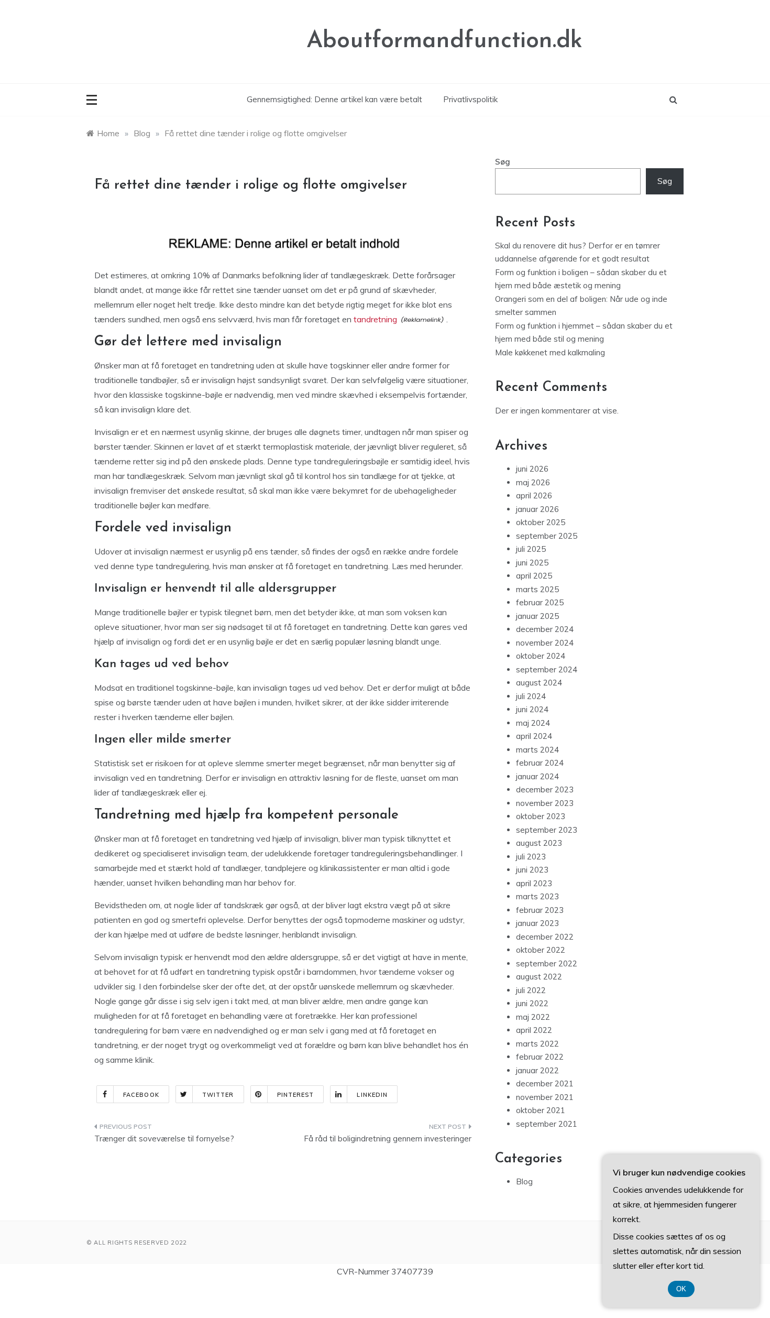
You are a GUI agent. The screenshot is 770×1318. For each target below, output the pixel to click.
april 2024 (534, 736)
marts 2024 (537, 750)
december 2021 (545, 1083)
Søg (502, 162)
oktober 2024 (540, 656)
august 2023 (539, 843)
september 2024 (546, 669)
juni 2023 (532, 870)
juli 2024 (531, 696)
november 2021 (545, 1097)
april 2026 (534, 495)
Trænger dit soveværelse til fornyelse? (164, 1138)
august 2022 (539, 977)
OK (681, 1289)
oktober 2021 (540, 1110)
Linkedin (372, 1094)
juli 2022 (531, 990)
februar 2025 (540, 602)
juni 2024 (532, 709)
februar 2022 (540, 1057)
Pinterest (295, 1094)
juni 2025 (532, 563)
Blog (524, 1181)
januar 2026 (537, 509)
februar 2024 (540, 763)
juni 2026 (532, 469)
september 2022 (546, 963)
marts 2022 (537, 1044)
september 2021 (546, 1124)
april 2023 (534, 883)
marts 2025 (537, 589)
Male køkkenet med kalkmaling (550, 352)
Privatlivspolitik (470, 99)
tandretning (375, 319)
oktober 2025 (540, 522)
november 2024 (545, 643)
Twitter (218, 1094)
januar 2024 (537, 776)
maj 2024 (533, 723)
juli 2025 (531, 549)
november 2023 (545, 803)
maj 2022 (533, 1017)
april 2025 (534, 576)
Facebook (141, 1094)
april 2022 (534, 1030)
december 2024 (545, 629)
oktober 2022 (540, 950)
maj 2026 (533, 482)
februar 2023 (540, 910)
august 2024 (539, 683)
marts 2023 (537, 896)
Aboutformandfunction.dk (444, 41)
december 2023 (545, 789)
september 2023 (546, 830)
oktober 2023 (540, 816)
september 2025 (546, 536)
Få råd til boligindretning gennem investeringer (387, 1138)
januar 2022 (537, 1070)
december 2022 (545, 937)
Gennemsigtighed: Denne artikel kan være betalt (334, 99)
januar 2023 (537, 923)
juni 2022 (532, 1003)
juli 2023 (531, 857)
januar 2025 (537, 616)
